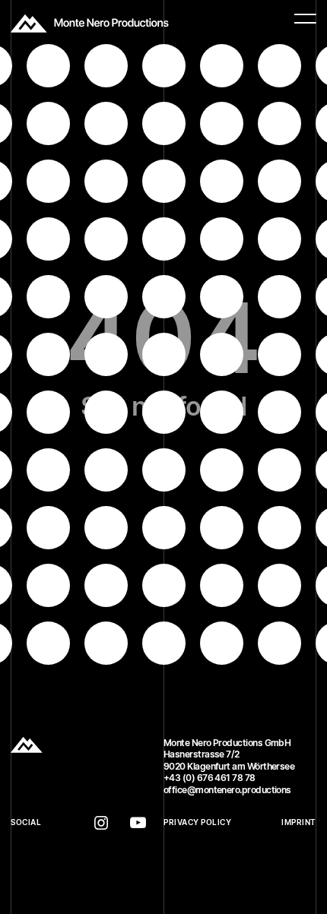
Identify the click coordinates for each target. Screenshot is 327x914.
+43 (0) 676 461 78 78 (210, 777)
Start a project (40, 801)
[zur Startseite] (90, 23)
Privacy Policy (197, 822)
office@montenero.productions (227, 789)
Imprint (298, 822)
